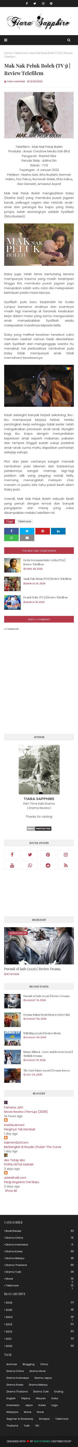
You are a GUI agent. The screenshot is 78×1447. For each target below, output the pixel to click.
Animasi (11, 1364)
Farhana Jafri (13, 1107)
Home (8, 53)
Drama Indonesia (39, 1244)
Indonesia (12, 1405)
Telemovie (20, 53)
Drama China (40, 1237)
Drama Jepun (43, 1378)
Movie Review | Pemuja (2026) (26, 1112)
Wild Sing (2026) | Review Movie (42, 1033)
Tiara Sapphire (16, 81)
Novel (40, 1412)
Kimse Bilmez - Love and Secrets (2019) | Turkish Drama (48, 1054)
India (54, 1398)
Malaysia (12, 1412)
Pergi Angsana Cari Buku (21, 1182)
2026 (40, 1303)
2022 (40, 1332)
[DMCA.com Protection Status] (39, 830)
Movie (39, 1279)
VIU (37, 1425)
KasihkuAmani (14, 1125)
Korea (42, 1405)
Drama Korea (40, 1251)
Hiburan (41, 1398)
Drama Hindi (38, 1371)
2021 (40, 1339)
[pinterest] (51, 3)
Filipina (25, 1398)
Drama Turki (40, 1272)
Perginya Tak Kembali (19, 1129)
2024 (40, 1317)
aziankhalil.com (15, 1178)
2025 (40, 1310)
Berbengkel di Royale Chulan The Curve (32, 1147)
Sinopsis (44, 1419)
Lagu (54, 1405)
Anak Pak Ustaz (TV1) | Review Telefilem (47, 578)
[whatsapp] (30, 865)
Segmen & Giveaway (19, 1419)
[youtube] (12, 865)
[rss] (66, 865)
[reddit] (48, 865)
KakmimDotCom (16, 1142)
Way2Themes (42, 1441)
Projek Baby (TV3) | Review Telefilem (45, 597)
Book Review (40, 1231)
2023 (40, 1324)
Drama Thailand (40, 1265)
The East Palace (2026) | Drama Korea (46, 1070)
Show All (11, 1191)
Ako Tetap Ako (14, 1160)
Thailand (12, 1425)
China (44, 1364)
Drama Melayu (40, 1258)
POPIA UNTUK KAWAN (18, 1164)
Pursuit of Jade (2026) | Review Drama (32, 969)
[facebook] (27, 3)
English (11, 1398)
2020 (40, 1346)
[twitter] (35, 3)
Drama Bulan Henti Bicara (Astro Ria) (46, 1014)
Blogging (29, 1364)
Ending (58, 1391)
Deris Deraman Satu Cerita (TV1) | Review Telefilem (44, 562)
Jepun (29, 1405)
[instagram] (43, 3)
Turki (27, 1425)
